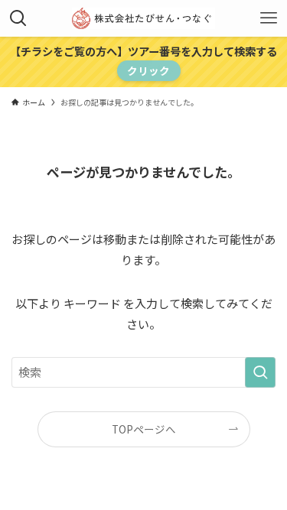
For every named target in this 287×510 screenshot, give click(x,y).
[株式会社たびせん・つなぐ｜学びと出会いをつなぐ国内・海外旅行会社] (143, 18)
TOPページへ (144, 429)
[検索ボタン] (18, 18)
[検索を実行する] (260, 372)
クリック (148, 70)
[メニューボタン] (268, 18)
